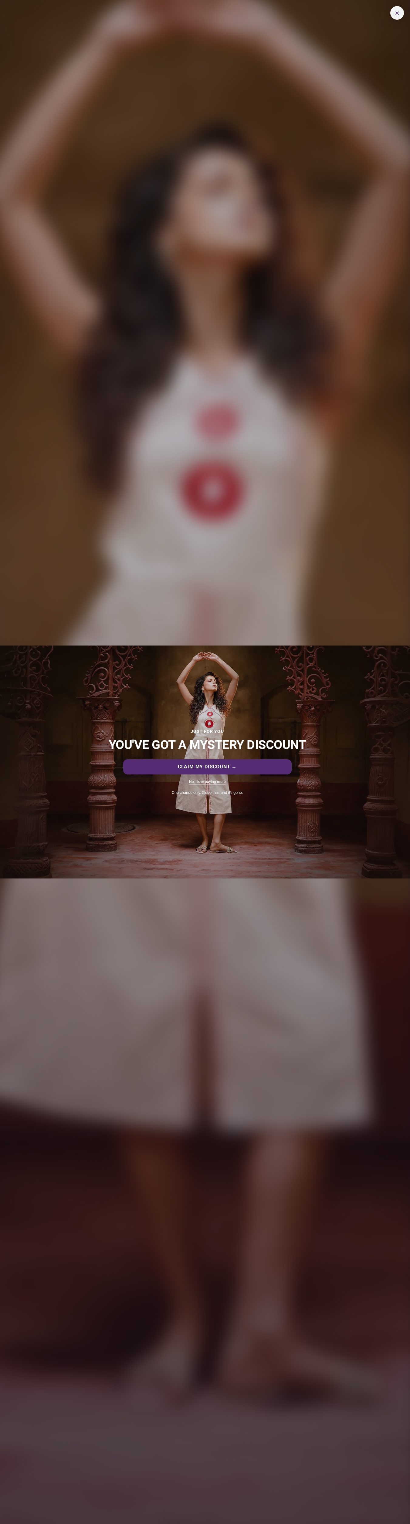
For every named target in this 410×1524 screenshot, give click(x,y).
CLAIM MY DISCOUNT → (207, 767)
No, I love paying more (207, 782)
